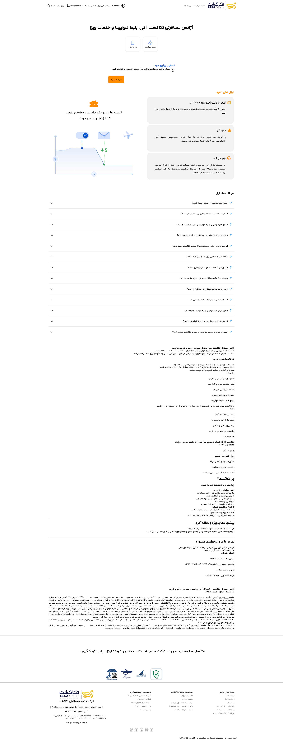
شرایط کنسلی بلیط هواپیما (139, 695)
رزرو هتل (187, 5)
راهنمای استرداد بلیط (225, 706)
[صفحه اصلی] (222, 6)
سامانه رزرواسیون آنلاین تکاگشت (219, 597)
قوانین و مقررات (144, 699)
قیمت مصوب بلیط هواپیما (181, 706)
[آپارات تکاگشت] (131, 730)
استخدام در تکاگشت (225, 709)
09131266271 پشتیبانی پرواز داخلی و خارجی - (73, 715)
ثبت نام (230, 702)
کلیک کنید (117, 79)
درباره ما (230, 695)
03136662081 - (99, 715)
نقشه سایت (187, 699)
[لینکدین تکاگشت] (141, 730)
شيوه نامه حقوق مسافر (140, 702)
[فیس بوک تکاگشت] (136, 730)
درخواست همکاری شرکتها (182, 702)
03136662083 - (84, 718)
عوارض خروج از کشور (183, 709)
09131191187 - (70, 718)
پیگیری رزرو (145, 709)
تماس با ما (229, 699)
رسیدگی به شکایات (143, 706)
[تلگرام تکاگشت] (151, 730)
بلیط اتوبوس (210, 600)
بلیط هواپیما (199, 5)
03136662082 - (99, 718)
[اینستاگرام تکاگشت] (146, 730)
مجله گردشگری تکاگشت (223, 713)
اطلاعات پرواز (187, 695)
